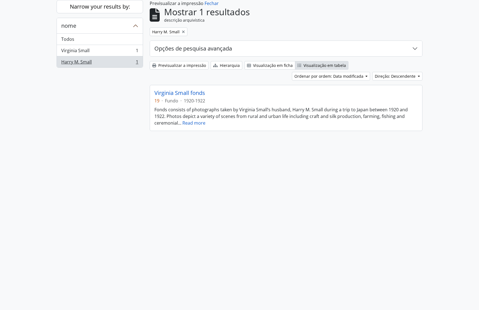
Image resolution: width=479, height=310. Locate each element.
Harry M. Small (99, 63)
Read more (193, 123)
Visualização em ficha (272, 65)
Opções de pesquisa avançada (193, 48)
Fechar (212, 3)
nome (68, 25)
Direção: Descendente (396, 76)
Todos (67, 39)
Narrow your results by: (100, 6)
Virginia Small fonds (179, 93)
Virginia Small (99, 51)
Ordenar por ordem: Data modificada (329, 76)
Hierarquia (229, 65)
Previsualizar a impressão (181, 65)
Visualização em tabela (324, 65)
